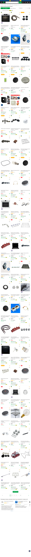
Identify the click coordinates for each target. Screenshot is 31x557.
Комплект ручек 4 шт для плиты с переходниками (25, 66)
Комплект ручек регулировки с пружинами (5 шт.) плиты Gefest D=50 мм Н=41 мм (15, 233)
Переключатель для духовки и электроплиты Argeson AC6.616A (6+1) (15, 149)
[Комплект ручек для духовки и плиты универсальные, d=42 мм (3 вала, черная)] (15, 59)
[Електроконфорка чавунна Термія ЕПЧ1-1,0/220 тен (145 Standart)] (15, 80)
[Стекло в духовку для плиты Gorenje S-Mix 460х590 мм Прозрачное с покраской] (5, 18)
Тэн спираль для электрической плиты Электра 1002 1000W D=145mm (5, 337)
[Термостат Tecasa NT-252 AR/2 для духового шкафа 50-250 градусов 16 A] (25, 475)
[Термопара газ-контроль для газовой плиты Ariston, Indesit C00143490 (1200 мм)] (15, 204)
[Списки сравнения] (27, 2)
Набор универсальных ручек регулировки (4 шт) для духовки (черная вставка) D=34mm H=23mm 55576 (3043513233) (25, 337)
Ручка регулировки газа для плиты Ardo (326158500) (15, 47)
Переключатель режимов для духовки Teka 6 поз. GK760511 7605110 (15, 463)
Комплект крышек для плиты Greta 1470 (5, 149)
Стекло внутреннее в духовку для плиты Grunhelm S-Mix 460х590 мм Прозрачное (15, 253)
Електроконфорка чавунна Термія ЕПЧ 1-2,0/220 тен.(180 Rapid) (25, 107)
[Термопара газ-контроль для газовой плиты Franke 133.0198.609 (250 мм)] (25, 308)
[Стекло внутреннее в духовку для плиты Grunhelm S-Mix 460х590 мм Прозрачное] (15, 246)
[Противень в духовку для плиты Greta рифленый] (25, 267)
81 (20, 495)
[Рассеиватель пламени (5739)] (25, 80)
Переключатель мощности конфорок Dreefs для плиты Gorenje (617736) (14, 316)
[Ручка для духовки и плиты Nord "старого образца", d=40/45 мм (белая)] (15, 287)
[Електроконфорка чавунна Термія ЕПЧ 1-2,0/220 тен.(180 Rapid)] (25, 100)
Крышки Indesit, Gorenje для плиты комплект (5, 190)
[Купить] (9, 28)
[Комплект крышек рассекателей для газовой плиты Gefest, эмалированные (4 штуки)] (25, 18)
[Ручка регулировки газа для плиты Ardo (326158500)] (15, 39)
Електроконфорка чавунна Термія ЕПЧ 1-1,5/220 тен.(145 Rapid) (5, 316)
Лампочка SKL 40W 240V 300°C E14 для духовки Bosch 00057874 (25, 421)
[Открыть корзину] (29, 2)
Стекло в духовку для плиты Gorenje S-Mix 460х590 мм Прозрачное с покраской (5, 26)
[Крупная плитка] (28, 8)
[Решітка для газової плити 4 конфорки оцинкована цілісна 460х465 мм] (25, 225)
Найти (20, 2)
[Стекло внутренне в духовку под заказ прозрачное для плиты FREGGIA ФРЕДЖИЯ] (25, 287)
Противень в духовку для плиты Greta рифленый (25, 274)
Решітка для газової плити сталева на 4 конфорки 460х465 (25, 149)
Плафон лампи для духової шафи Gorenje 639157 (25, 400)
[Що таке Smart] (12, 10)
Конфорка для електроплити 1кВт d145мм (25, 190)
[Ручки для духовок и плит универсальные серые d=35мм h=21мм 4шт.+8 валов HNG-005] (15, 434)
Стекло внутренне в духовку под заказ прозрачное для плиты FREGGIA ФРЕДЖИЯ (25, 295)
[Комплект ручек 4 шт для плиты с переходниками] (25, 59)
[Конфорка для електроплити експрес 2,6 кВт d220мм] (5, 39)
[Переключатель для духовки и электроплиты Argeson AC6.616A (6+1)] (15, 142)
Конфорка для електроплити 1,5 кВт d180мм (5, 421)
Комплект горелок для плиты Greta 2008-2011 (5, 462)
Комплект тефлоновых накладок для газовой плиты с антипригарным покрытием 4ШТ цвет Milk (15, 108)
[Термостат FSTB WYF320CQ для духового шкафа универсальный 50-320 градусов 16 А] (15, 350)
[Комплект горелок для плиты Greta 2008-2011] (5, 455)
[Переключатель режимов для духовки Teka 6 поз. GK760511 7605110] (15, 455)
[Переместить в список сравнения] (9, 14)
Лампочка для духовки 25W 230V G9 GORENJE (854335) (25, 357)
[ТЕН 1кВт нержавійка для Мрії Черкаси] (15, 18)
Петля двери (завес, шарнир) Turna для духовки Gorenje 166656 (25, 441)
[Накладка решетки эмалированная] (5, 121)
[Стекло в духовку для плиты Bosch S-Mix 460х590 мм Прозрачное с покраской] (5, 350)
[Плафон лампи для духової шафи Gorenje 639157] (25, 392)
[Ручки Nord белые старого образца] (5, 371)
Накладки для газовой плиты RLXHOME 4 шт (5, 107)
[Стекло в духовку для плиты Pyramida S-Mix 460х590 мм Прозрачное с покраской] (5, 204)
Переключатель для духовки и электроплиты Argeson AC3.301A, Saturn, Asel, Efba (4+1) (15, 379)
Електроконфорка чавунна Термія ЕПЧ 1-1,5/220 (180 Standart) (25, 170)
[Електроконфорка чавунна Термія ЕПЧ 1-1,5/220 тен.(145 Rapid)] (5, 308)
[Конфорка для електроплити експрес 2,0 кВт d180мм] (25, 371)
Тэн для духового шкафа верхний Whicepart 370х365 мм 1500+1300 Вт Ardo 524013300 (15, 483)
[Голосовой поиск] (18, 2)
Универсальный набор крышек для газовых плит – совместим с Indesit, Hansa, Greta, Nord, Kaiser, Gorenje (15, 129)
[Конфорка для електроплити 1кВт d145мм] (25, 183)
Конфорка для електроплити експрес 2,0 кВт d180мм (25, 379)
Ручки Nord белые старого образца (4, 379)
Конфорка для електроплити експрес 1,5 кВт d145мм (5, 400)
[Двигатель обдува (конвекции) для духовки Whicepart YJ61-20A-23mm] (5, 434)
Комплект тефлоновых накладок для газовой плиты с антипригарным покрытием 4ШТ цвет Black (5, 66)
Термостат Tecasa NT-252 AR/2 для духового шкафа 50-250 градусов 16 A (25, 483)
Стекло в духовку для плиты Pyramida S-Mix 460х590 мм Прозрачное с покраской (5, 212)
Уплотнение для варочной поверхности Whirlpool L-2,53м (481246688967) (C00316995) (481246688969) (5, 295)
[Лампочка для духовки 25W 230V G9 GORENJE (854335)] (25, 350)
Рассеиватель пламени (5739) (25, 87)
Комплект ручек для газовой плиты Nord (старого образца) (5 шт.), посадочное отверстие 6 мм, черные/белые (15, 274)
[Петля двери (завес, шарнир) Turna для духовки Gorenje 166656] (25, 434)
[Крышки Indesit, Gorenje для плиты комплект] (5, 183)
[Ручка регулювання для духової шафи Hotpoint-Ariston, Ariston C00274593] (25, 121)
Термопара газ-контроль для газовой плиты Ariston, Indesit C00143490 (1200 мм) (15, 212)
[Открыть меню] (1, 2)
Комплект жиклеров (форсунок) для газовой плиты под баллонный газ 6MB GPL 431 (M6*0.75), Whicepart (5, 88)
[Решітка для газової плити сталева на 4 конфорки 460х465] (25, 142)
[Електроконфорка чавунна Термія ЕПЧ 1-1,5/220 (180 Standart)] (25, 163)
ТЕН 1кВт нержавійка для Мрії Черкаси (15, 25)
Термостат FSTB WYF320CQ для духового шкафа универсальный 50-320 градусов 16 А (15, 358)
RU (22, 2)
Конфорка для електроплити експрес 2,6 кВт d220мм (5, 47)
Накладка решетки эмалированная (5, 128)
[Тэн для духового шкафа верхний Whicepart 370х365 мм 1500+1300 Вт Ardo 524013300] (15, 475)
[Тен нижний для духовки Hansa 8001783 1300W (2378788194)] (25, 455)
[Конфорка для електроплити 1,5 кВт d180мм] (5, 413)
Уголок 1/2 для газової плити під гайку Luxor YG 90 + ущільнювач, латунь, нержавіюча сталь (25, 47)
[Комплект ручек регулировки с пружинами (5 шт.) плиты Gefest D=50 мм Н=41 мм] (15, 225)
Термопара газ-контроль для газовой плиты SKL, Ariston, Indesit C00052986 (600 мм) (14, 191)
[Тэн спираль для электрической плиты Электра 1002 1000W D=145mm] (5, 330)
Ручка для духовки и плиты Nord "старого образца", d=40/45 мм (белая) (15, 295)
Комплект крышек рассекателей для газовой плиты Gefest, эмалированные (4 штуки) (25, 26)
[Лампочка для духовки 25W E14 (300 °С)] (15, 163)
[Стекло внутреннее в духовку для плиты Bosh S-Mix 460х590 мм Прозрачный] (15, 392)
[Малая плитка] (29, 8)
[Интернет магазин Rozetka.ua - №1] (4, 2)
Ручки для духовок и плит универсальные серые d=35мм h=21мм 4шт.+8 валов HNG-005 (15, 441)
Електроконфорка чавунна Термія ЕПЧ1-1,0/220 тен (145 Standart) (15, 88)
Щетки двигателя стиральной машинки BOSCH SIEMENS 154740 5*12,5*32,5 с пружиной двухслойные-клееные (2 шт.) (25, 212)
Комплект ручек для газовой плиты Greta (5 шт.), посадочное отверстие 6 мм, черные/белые (5, 233)
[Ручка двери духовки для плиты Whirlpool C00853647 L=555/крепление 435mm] (5, 475)
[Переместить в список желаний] (9, 12)
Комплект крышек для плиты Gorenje (24, 253)
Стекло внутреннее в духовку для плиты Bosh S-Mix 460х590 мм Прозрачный (15, 400)
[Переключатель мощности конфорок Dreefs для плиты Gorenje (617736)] (15, 308)
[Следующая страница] (28, 495)
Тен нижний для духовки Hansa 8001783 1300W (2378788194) (25, 462)
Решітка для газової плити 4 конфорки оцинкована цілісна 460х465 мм (25, 233)
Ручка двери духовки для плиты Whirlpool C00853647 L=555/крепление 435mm (5, 483)
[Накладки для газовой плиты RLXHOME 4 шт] (5, 100)
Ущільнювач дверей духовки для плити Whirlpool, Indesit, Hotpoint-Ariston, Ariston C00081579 (5, 171)
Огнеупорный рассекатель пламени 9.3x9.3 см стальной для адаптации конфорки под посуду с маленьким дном (15, 421)
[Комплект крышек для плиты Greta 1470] (5, 142)
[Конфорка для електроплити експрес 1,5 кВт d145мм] (5, 392)
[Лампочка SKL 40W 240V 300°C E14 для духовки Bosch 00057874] (25, 413)
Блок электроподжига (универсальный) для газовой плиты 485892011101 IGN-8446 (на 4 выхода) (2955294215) (15, 337)
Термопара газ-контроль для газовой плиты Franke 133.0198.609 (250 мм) (24, 316)
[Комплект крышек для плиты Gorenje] (25, 246)
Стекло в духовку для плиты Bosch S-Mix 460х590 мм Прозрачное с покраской (5, 358)
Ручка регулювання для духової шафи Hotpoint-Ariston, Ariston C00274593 (25, 129)
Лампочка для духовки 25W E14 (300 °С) (15, 170)
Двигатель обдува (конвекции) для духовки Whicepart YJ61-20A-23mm (5, 441)
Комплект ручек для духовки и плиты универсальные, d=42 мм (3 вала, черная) (15, 66)
